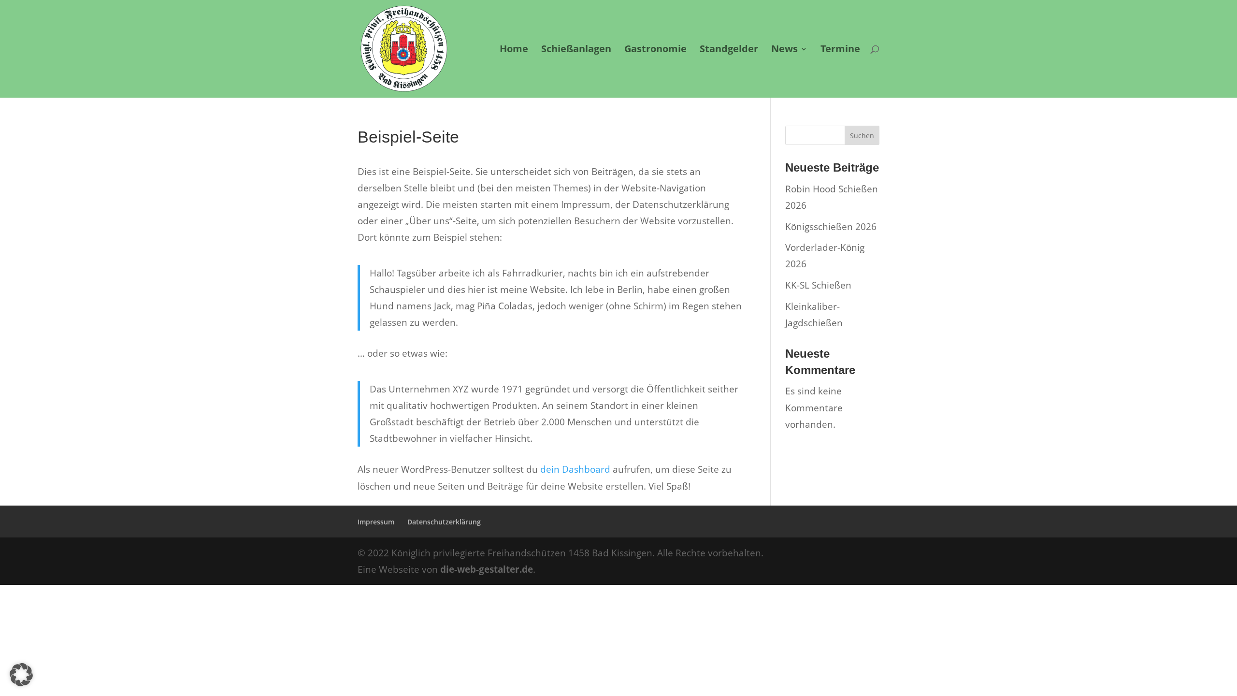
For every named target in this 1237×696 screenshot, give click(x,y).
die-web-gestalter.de (486, 569)
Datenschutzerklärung (444, 521)
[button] (21, 674)
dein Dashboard (575, 469)
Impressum (376, 521)
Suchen (862, 135)
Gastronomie (655, 50)
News (784, 50)
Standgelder (729, 50)
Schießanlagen (576, 50)
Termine (840, 50)
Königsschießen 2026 (831, 226)
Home (514, 50)
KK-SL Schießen (818, 285)
